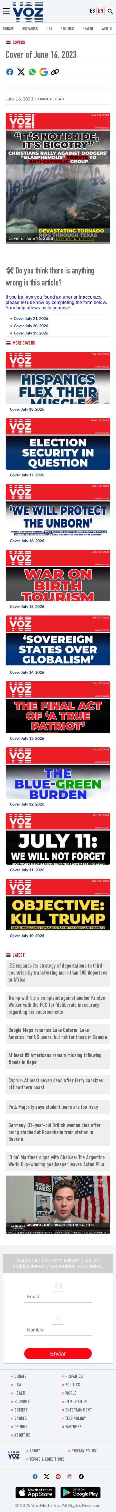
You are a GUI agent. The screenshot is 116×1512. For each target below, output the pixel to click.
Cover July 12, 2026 (27, 804)
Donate (8, 29)
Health (87, 29)
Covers (19, 43)
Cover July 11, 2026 (27, 869)
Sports (20, 1419)
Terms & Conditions (47, 1459)
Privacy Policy (84, 1451)
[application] (58, 1205)
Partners (73, 1427)
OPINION (21, 1427)
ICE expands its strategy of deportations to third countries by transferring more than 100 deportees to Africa (58, 973)
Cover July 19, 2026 (31, 333)
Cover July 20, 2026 (31, 325)
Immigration (76, 1402)
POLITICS (67, 29)
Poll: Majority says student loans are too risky (53, 1108)
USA (49, 29)
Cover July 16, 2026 (27, 540)
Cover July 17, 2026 (27, 474)
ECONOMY (22, 1402)
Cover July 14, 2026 (27, 672)
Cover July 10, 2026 (27, 935)
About (35, 1451)
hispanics (30, 29)
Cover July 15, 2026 (27, 606)
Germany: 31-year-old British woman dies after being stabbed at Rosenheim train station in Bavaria (54, 1133)
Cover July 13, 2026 (27, 738)
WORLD (107, 29)
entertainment (78, 1410)
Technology (75, 1419)
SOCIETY (21, 1410)
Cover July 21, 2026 (31, 318)
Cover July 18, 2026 (27, 409)
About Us (22, 1435)
